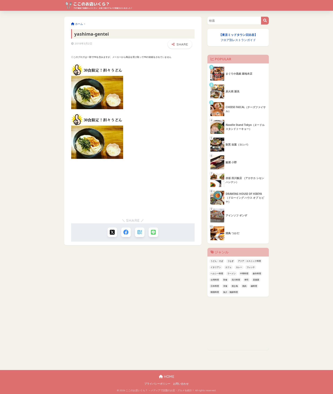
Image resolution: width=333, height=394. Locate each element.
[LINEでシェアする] (153, 232)
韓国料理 (215, 292)
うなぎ (230, 260)
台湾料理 (215, 279)
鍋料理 (254, 286)
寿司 (246, 279)
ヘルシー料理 (217, 273)
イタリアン (216, 267)
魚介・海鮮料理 (230, 292)
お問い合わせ (181, 383)
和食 (225, 279)
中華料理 (244, 273)
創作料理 (257, 273)
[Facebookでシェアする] (126, 232)
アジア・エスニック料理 (249, 260)
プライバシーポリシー (157, 383)
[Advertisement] (133, 187)
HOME (168, 376)
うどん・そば (217, 260)
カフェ (228, 267)
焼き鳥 (235, 286)
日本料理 (215, 286)
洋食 (225, 286)
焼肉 (244, 286)
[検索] (265, 21)
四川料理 (236, 279)
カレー (239, 267)
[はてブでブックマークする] (139, 232)
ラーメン (231, 273)
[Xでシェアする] (112, 232)
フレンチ (250, 267)
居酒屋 (256, 279)
